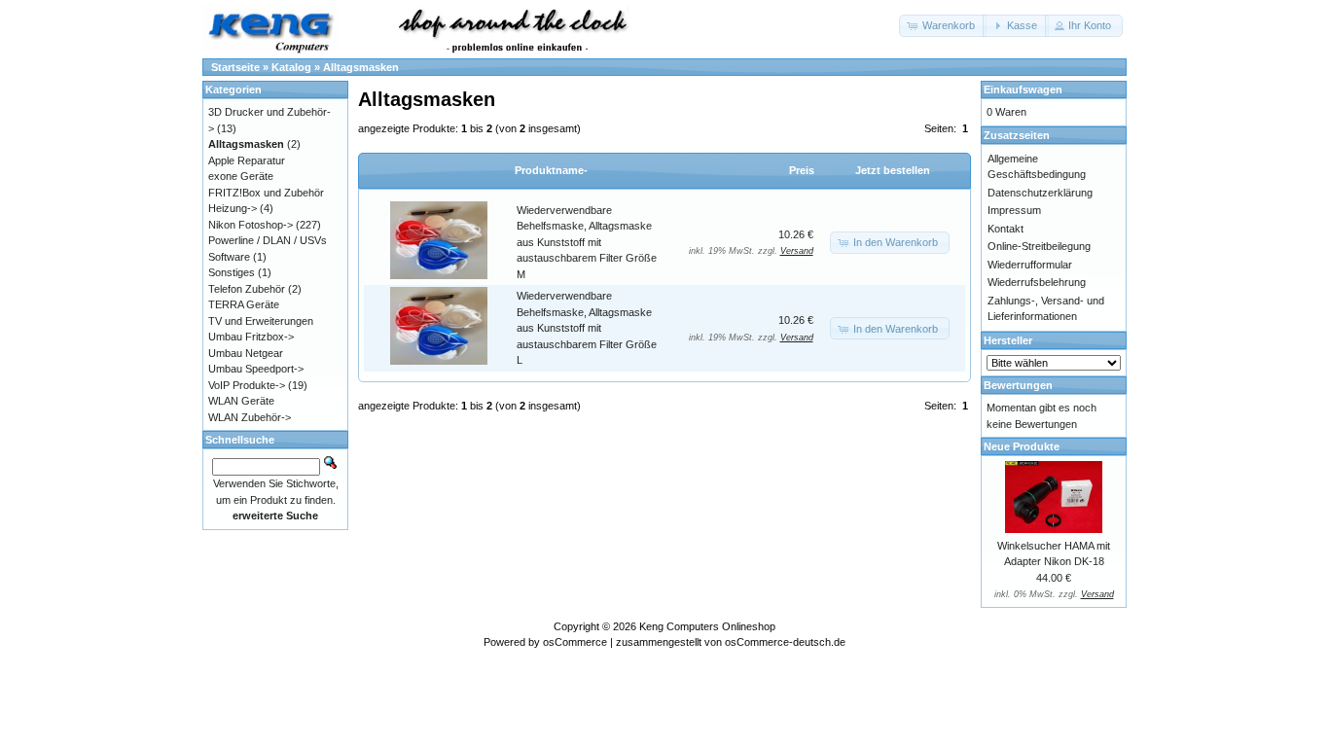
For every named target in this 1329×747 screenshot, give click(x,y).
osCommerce (575, 642)
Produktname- (551, 170)
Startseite (235, 67)
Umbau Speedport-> (256, 368)
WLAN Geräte (241, 401)
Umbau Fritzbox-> (251, 336)
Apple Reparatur (246, 160)
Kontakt (1006, 228)
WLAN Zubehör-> (249, 417)
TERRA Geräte (243, 304)
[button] (943, 26)
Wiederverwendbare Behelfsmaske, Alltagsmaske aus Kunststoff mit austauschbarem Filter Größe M (587, 242)
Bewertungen (1018, 385)
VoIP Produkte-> (246, 385)
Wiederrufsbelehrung (1037, 282)
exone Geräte (240, 176)
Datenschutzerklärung (1040, 192)
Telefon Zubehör (246, 289)
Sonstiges (231, 272)
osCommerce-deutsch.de (785, 642)
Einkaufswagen (1023, 89)
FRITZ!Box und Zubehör (266, 192)
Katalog (291, 67)
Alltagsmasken (361, 67)
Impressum (1014, 210)
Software (229, 257)
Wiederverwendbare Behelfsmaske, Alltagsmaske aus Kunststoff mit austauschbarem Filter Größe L (587, 328)
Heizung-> (232, 208)
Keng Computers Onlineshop (707, 626)
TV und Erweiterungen (260, 321)
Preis (801, 170)
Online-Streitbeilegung (1039, 246)
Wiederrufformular (1030, 264)
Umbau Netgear (245, 353)
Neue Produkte (1022, 446)
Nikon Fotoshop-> (250, 225)
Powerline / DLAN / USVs (267, 240)
